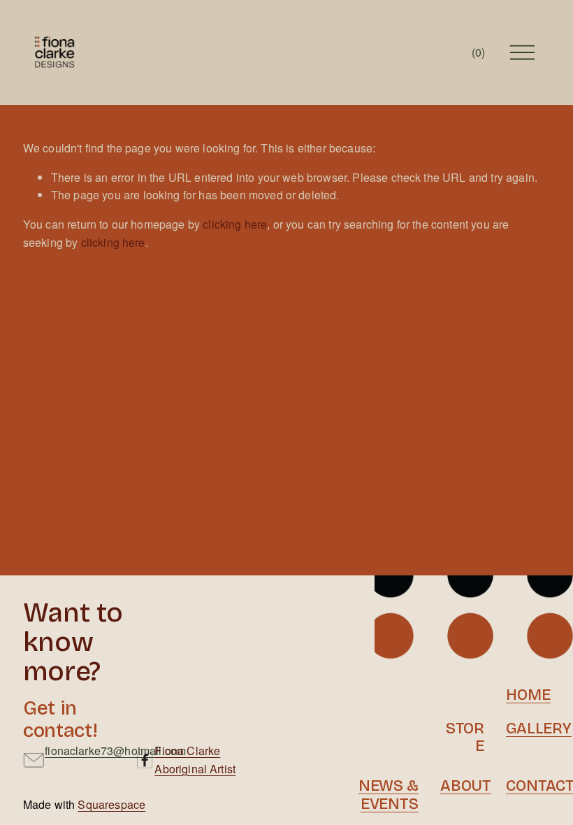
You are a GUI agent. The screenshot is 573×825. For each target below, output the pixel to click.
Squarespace (111, 804)
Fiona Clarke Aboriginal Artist (194, 759)
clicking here (235, 224)
